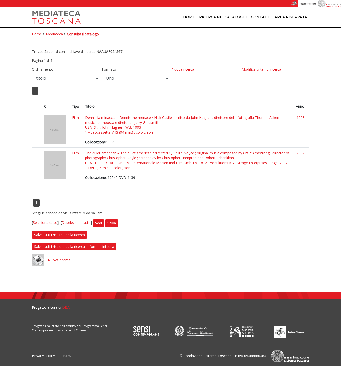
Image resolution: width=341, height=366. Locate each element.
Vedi (98, 223)
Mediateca (54, 34)
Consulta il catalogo (83, 34)
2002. (301, 153)
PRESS (67, 356)
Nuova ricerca (183, 69)
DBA (66, 307)
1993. (301, 117)
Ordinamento (42, 69)
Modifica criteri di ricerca (261, 69)
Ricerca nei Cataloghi (223, 17)
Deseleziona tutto (76, 222)
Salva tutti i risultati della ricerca (59, 234)
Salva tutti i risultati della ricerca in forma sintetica (74, 246)
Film (75, 117)
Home (189, 17)
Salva (111, 223)
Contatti (261, 17)
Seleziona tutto (45, 222)
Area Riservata (291, 17)
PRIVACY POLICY (43, 356)
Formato (109, 69)
